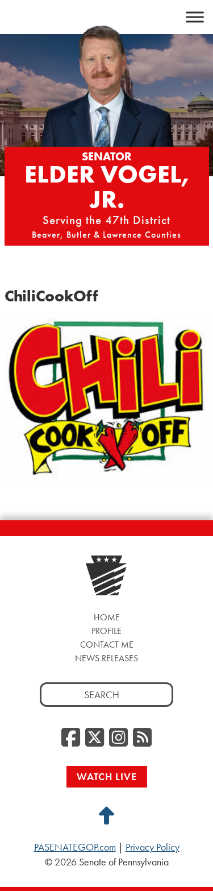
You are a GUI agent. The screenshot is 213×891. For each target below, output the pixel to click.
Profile (106, 631)
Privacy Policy (152, 847)
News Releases (106, 658)
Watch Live (107, 776)
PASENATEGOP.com (75, 847)
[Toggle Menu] (195, 17)
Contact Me (106, 644)
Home (107, 617)
